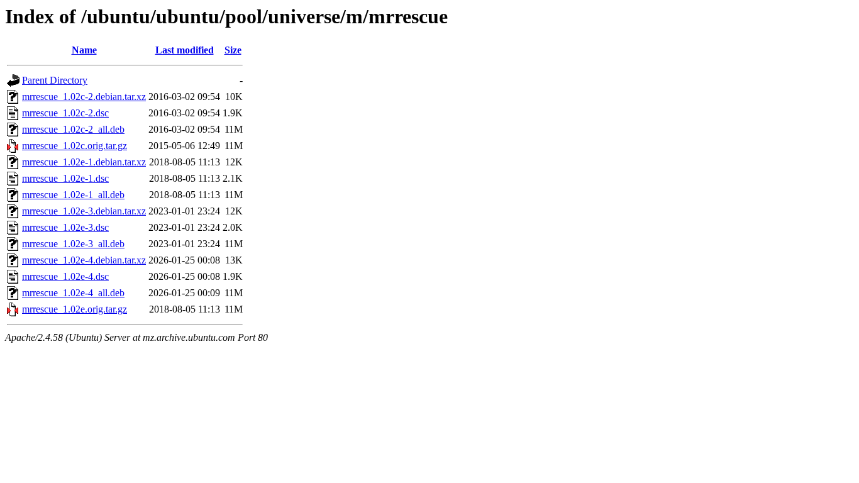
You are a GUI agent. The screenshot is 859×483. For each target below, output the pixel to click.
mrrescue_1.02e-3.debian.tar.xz (84, 211)
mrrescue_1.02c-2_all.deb (73, 129)
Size (232, 50)
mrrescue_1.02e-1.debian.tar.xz (84, 162)
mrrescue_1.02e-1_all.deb (73, 194)
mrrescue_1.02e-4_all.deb (73, 292)
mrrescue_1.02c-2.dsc (65, 113)
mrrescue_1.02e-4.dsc (65, 276)
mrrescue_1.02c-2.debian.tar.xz (84, 96)
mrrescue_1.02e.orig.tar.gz (74, 309)
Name (84, 50)
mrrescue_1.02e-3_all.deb (73, 243)
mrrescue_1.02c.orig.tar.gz (74, 145)
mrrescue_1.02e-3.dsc (65, 227)
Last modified (184, 50)
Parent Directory (54, 80)
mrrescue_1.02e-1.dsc (65, 178)
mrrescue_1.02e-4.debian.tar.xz (84, 260)
